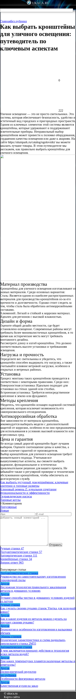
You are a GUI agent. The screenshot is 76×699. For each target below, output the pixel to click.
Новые (4, 510)
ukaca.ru (40, 3)
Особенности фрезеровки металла (22, 678)
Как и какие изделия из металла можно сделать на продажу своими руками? (33, 620)
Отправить (55, 544)
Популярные (8, 507)
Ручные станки (10, 604)
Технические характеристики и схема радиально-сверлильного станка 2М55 (33, 641)
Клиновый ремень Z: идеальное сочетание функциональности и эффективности (28, 491)
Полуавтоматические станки (19, 573)
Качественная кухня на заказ (19, 685)
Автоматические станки (16, 647)
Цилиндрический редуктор (18, 671)
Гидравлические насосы (16, 496)
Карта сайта (12, 697)
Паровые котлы (10, 500)
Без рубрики (19, 21)
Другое (5, 583)
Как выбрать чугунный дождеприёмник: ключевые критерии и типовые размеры (34, 484)
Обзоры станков (10, 636)
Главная (5, 21)
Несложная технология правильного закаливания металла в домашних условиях (33, 589)
